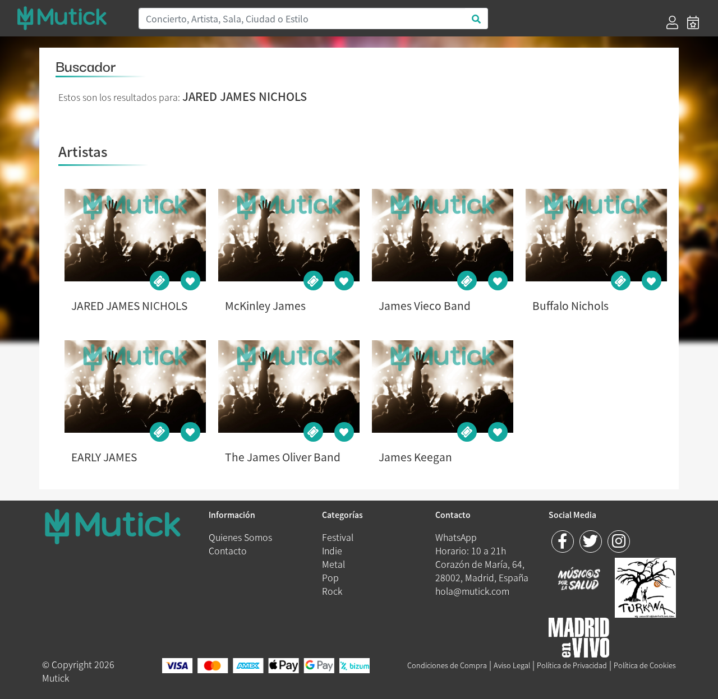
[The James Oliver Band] (288, 386)
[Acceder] (672, 22)
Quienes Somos (240, 537)
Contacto (228, 550)
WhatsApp (456, 537)
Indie (332, 550)
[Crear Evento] (693, 22)
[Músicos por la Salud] (579, 579)
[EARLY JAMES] (135, 386)
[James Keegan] (442, 386)
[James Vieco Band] (442, 235)
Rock (332, 591)
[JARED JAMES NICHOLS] (135, 235)
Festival (337, 537)
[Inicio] (70, 17)
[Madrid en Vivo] (645, 586)
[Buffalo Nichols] (596, 235)
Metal (333, 564)
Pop (330, 577)
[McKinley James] (288, 235)
